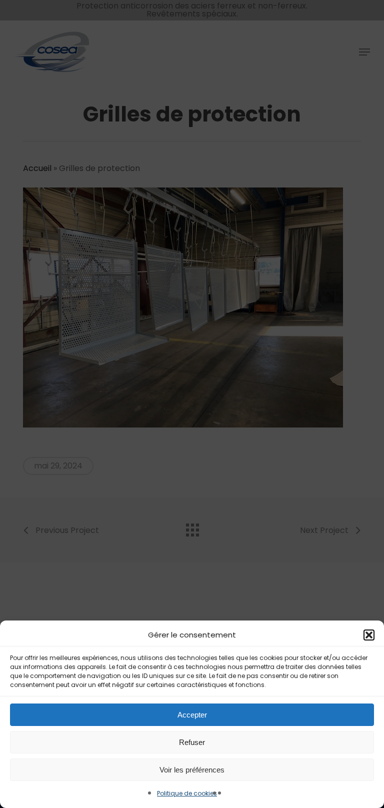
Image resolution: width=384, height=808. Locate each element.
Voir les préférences (192, 770)
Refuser (192, 742)
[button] (369, 635)
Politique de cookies (187, 793)
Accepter (192, 714)
